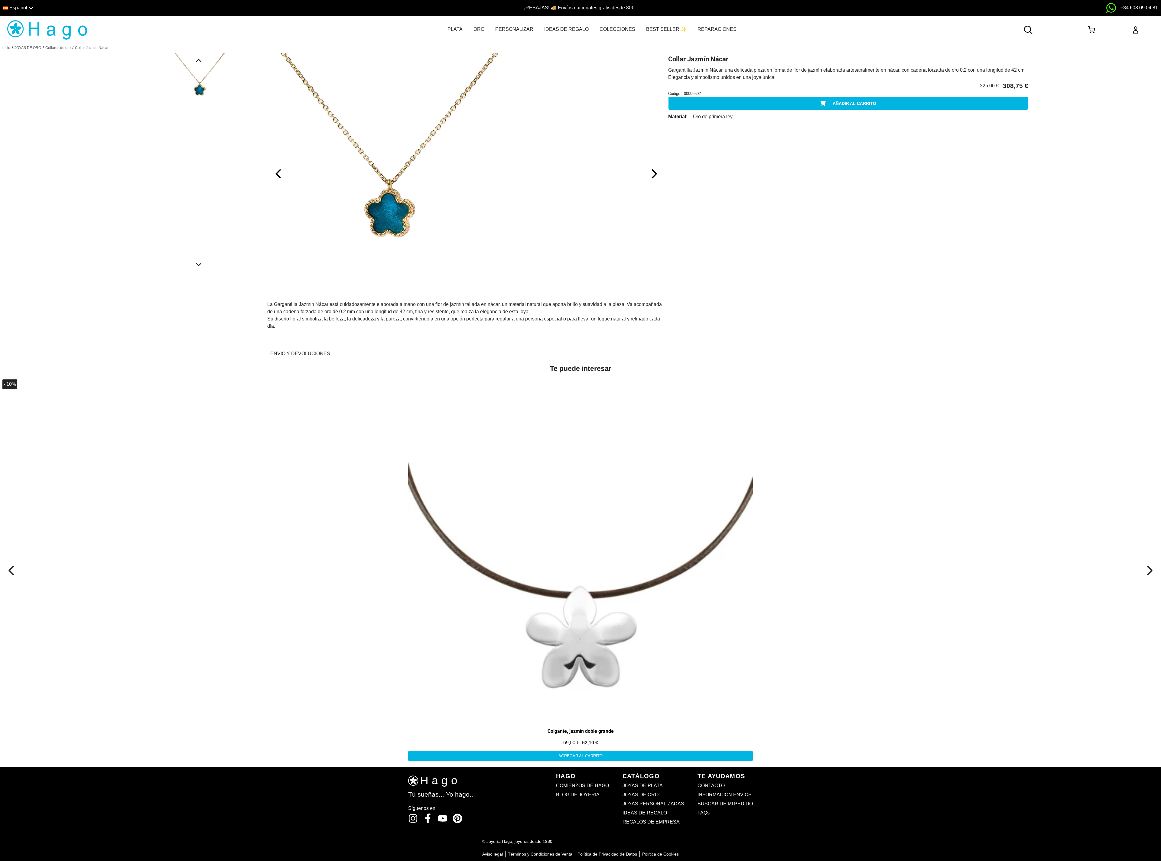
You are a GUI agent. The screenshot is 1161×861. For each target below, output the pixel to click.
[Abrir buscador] (1028, 30)
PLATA (455, 29)
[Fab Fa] (457, 818)
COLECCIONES (617, 29)
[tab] (455, 29)
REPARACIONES (717, 29)
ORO (478, 29)
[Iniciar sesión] (1136, 30)
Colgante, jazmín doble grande (581, 731)
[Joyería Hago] (47, 29)
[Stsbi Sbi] (413, 818)
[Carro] (1091, 30)
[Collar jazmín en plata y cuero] (68, 444)
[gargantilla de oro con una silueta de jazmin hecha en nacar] (388, 173)
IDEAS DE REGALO (566, 29)
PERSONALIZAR (514, 29)
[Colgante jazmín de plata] (580, 548)
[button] (146, 8)
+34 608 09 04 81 (1139, 7)
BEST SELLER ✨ (666, 29)
